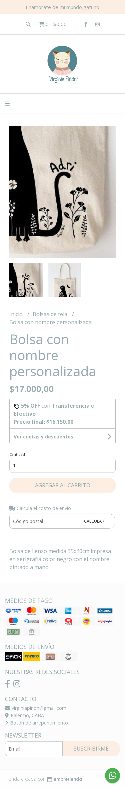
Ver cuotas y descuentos (43, 436)
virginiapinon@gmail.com (38, 708)
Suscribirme (91, 748)
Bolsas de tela (51, 314)
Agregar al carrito (62, 485)
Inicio (16, 314)
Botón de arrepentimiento (38, 722)
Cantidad (17, 454)
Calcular (94, 521)
